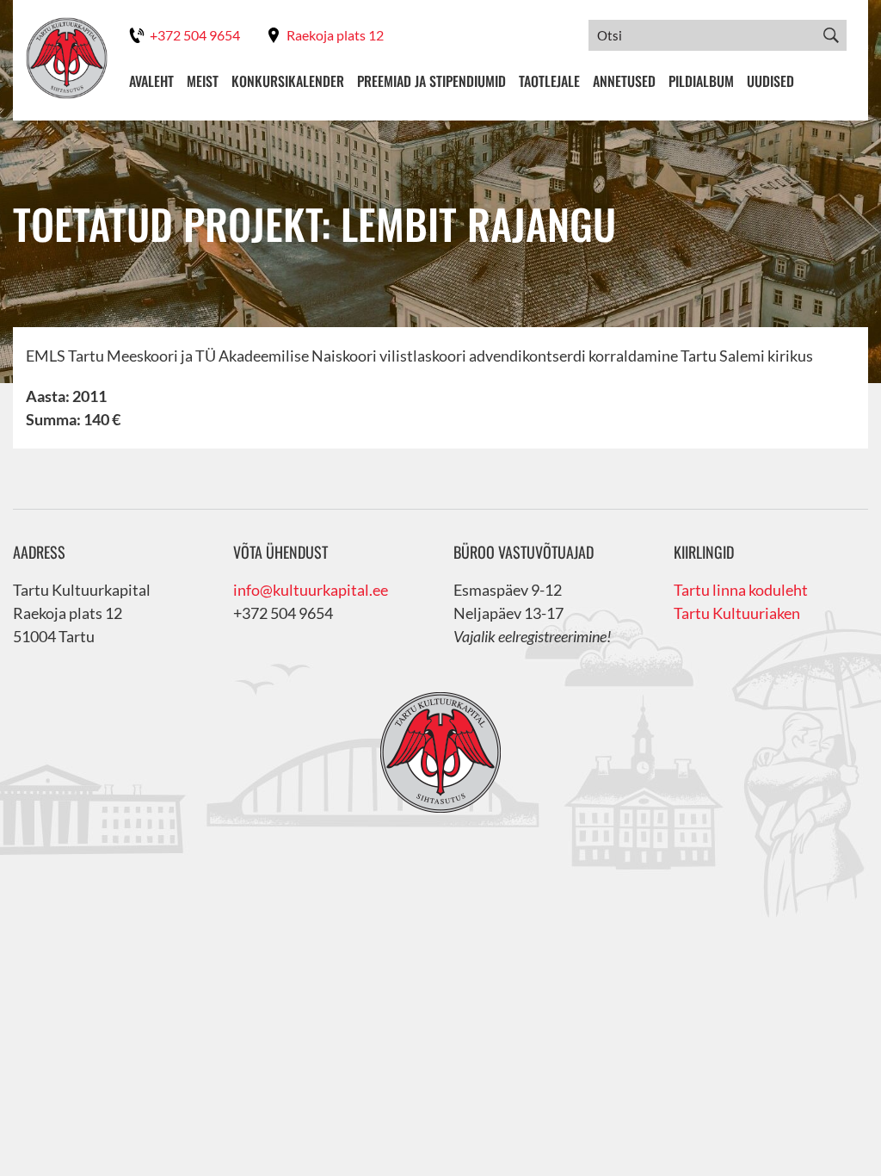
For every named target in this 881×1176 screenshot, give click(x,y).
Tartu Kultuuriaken (737, 612)
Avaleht (151, 81)
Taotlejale (549, 81)
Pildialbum (701, 81)
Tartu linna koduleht (741, 589)
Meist (203, 81)
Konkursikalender (287, 81)
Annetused (624, 81)
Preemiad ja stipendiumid (431, 81)
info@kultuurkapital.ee (310, 589)
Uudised (770, 81)
